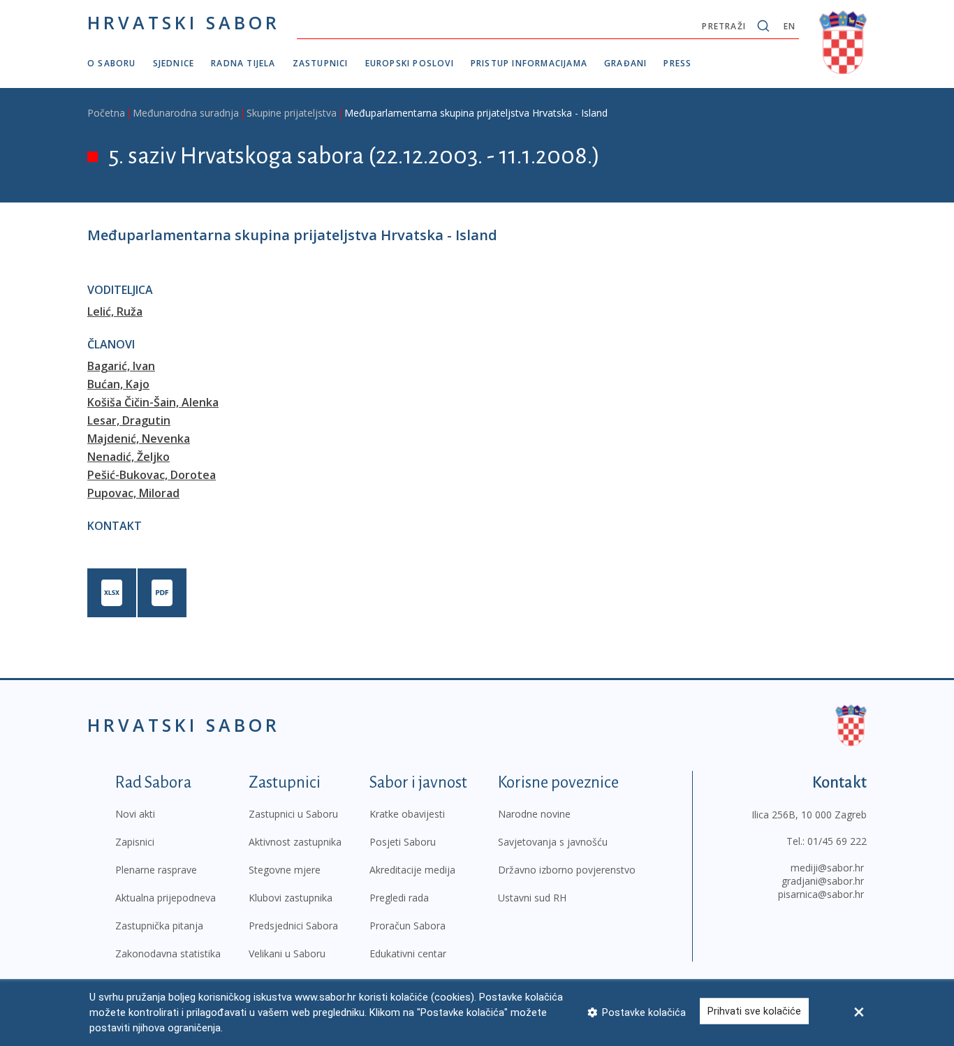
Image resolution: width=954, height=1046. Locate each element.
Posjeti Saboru (402, 841)
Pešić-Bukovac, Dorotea (151, 475)
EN (789, 26)
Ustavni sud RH (532, 897)
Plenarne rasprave (156, 869)
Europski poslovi (409, 63)
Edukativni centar (407, 953)
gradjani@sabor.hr (822, 880)
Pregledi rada (399, 897)
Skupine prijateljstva (292, 112)
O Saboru (111, 63)
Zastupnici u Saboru (293, 813)
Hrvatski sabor (183, 22)
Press (677, 63)
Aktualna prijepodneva (165, 897)
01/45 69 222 (837, 841)
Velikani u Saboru (287, 953)
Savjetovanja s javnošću (553, 841)
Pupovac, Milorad (133, 493)
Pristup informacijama (529, 63)
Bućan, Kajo (118, 384)
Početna (106, 112)
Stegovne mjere (285, 869)
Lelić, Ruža (114, 311)
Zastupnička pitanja (159, 925)
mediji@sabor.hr (827, 867)
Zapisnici (134, 841)
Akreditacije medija (412, 869)
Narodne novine (534, 813)
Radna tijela (243, 63)
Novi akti (135, 813)
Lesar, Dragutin (128, 420)
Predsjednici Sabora (293, 925)
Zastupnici (320, 63)
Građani (625, 63)
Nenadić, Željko (128, 456)
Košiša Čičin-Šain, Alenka (153, 402)
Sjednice (174, 63)
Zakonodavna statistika (168, 953)
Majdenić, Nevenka (138, 438)
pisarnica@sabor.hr (821, 894)
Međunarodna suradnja (186, 112)
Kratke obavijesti (407, 813)
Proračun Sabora (407, 925)
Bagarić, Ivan (121, 366)
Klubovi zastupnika (290, 897)
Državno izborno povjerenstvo (567, 869)
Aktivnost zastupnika (295, 841)
